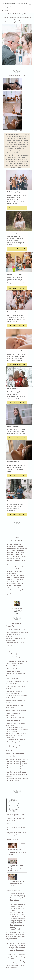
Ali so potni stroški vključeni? (16, 740)
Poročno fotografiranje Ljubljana (17, 759)
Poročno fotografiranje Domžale (17, 764)
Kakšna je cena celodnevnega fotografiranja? (15, 724)
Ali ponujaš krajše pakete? (15, 727)
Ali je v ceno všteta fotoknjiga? (16, 733)
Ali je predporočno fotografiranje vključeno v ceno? (17, 730)
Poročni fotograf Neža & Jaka (15, 815)
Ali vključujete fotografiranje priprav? (15, 658)
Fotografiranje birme (16, 912)
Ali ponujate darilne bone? (15, 651)
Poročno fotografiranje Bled (16, 762)
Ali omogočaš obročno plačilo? (16, 744)
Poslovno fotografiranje (17, 904)
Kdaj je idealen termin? (14, 671)
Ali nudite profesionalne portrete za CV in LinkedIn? (17, 682)
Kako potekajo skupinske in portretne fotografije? (15, 664)
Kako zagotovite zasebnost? (15, 717)
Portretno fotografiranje (17, 916)
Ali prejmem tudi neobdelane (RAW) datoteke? (15, 639)
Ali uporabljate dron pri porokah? (17, 661)
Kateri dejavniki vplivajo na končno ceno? (15, 736)
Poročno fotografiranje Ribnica (16, 772)
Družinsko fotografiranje (17, 896)
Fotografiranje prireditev (17, 921)
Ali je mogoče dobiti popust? (16, 746)
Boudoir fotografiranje (17, 914)
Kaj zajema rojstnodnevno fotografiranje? (14, 706)
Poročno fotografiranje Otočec (16, 766)
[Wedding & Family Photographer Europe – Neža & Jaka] (17, 44)
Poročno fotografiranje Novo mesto (15, 769)
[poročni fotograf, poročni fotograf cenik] (17, 603)
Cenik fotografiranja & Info (17, 208)
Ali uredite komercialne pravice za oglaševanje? (16, 696)
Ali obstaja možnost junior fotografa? (15, 648)
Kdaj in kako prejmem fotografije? (13, 635)
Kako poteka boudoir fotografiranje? (13, 714)
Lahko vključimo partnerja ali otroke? (15, 674)
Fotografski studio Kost (14, 943)
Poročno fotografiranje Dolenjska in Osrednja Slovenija (17, 779)
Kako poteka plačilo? (13, 742)
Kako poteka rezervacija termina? (17, 632)
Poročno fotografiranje (17, 893)
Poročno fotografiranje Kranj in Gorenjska (16, 775)
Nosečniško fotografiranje (18, 898)
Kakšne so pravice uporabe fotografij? (15, 644)
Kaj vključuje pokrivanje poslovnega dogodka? (14, 692)
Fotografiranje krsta (16, 906)
